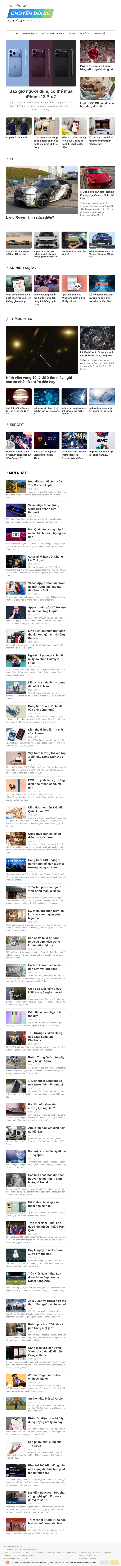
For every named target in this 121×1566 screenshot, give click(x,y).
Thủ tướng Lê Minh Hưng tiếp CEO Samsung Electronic (45, 1037)
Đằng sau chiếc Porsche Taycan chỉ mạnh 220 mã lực (101, 254)
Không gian (47, 33)
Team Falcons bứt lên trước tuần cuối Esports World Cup (74, 455)
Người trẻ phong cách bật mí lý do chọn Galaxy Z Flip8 (45, 659)
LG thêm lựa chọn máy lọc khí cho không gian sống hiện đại (46, 914)
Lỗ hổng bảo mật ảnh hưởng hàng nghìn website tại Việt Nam (101, 298)
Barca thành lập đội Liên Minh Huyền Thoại (45, 455)
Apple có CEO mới (16, 137)
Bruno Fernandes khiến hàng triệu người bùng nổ (96, 68)
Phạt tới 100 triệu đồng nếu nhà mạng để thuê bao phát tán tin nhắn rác (46, 1469)
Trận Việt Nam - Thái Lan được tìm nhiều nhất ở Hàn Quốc (46, 1227)
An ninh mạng (29, 33)
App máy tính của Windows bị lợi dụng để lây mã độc (73, 298)
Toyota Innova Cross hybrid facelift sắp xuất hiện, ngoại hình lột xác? (46, 254)
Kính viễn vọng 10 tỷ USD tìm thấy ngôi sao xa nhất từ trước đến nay (39, 380)
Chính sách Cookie (81, 1562)
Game (72, 33)
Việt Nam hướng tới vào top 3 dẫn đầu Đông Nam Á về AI (47, 757)
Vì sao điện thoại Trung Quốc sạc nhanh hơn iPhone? (43, 509)
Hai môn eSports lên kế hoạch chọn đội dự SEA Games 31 (18, 455)
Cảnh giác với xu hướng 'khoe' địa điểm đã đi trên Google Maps (45, 1351)
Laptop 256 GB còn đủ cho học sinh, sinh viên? (97, 105)
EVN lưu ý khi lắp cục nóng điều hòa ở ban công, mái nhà (46, 784)
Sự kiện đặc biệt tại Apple (45, 1398)
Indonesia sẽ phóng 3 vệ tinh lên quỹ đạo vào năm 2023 (46, 411)
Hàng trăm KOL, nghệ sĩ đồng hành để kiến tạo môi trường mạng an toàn (46, 864)
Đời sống (84, 33)
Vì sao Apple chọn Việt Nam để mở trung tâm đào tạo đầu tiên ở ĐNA (47, 587)
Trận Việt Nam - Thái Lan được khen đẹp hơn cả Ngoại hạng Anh (44, 1277)
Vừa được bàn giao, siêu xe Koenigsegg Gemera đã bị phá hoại (97, 195)
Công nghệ (99, 33)
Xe (17, 33)
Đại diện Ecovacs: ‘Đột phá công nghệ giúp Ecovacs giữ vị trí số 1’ (46, 1496)
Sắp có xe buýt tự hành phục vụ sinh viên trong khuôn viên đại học (44, 942)
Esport (61, 33)
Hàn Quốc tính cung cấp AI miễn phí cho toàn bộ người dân (47, 533)
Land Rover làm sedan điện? (30, 217)
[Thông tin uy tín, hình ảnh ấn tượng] (30, 22)
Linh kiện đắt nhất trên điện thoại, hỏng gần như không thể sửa (46, 634)
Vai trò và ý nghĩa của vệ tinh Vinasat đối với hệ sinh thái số (74, 411)
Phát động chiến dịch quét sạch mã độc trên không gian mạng (18, 298)
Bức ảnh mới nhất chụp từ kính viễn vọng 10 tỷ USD (17, 411)
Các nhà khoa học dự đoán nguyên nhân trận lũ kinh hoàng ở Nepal (46, 1179)
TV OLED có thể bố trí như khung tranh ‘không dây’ (101, 140)
